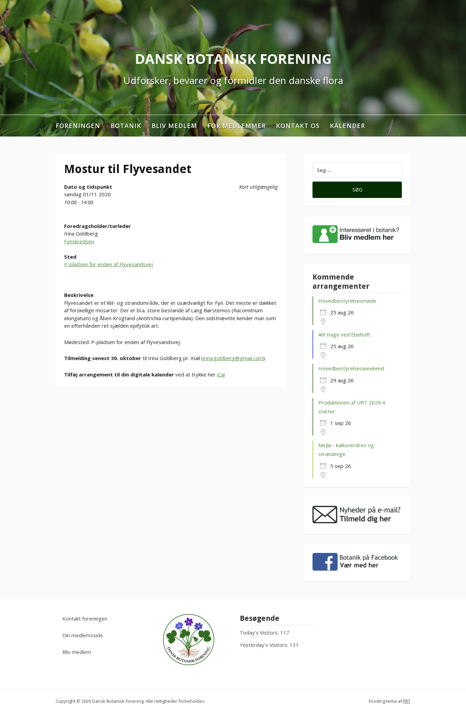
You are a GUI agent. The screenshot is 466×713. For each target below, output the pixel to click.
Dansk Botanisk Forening (233, 58)
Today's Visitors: (260, 632)
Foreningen (78, 126)
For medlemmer (236, 126)
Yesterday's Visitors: (265, 644)
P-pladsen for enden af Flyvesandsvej (108, 264)
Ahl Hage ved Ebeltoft (344, 334)
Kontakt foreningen (84, 618)
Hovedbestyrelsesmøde (347, 300)
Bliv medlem (174, 126)
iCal (221, 374)
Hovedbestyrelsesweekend (351, 368)
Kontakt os (298, 126)
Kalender (347, 126)
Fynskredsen (79, 241)
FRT (406, 701)
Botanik (126, 126)
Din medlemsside (82, 635)
